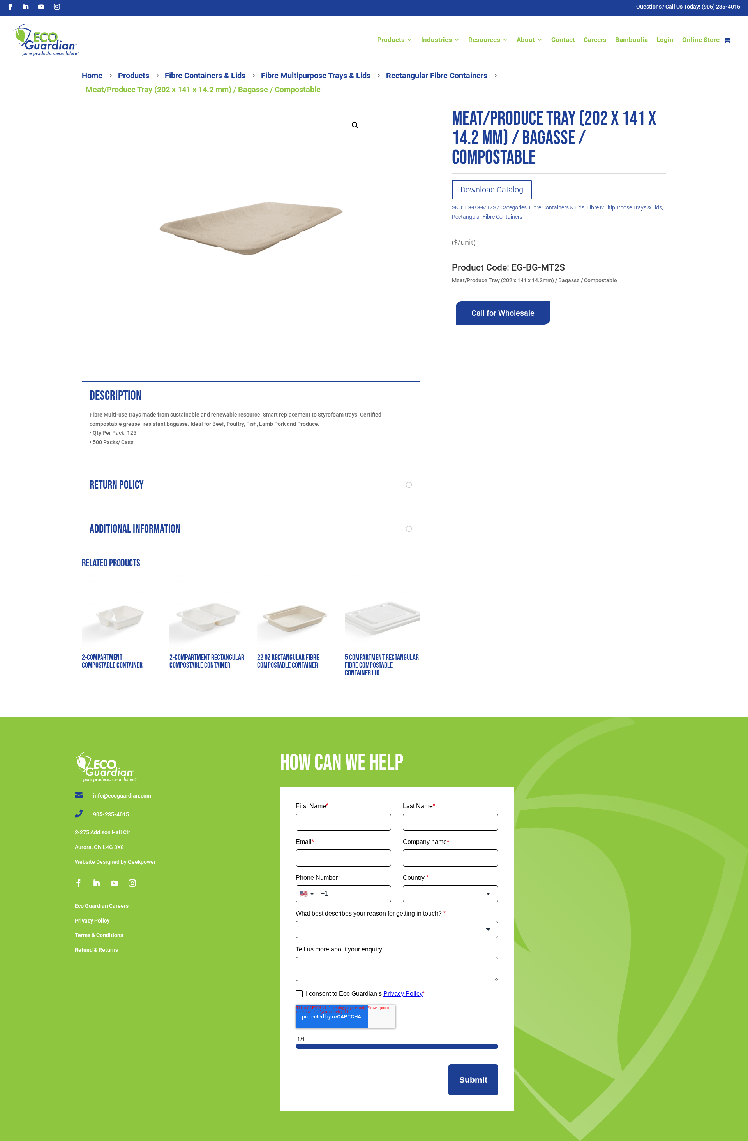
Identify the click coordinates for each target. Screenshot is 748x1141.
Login (665, 40)
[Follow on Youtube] (41, 6)
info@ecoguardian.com (122, 796)
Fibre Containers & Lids (556, 207)
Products (391, 40)
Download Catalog (491, 189)
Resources (484, 40)
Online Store (701, 40)
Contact (563, 40)
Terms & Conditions (99, 935)
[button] (355, 125)
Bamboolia (631, 40)
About (526, 40)
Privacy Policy (92, 921)
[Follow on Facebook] (10, 6)
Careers (595, 40)
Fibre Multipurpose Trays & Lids (624, 207)
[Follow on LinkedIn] (25, 6)
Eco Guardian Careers (102, 906)
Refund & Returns (96, 950)
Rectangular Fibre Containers (487, 217)
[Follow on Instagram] (57, 6)
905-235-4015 (111, 814)
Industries (436, 40)
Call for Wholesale (503, 313)
